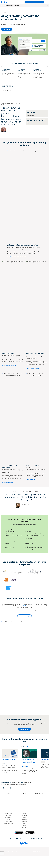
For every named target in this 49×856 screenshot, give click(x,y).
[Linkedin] (6, 788)
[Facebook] (1, 788)
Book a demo (7, 29)
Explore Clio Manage (24, 616)
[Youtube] (8, 788)
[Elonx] (3, 788)
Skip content (5, 740)
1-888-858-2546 (15, 782)
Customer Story (25, 766)
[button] (22, 747)
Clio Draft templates (27, 605)
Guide (4, 763)
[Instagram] (10, 788)
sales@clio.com (27, 782)
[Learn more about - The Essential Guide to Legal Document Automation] (10, 762)
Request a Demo (34, 2)
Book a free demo (24, 729)
